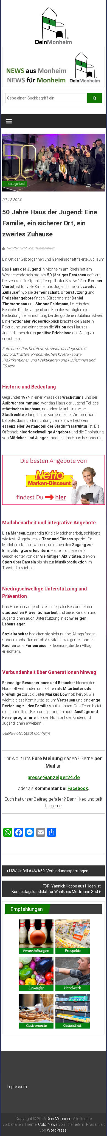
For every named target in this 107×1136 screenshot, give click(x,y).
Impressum (17, 1086)
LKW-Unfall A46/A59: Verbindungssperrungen (48, 871)
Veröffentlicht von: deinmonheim (30, 248)
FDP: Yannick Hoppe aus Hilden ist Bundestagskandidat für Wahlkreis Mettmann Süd (56, 889)
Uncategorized (14, 184)
